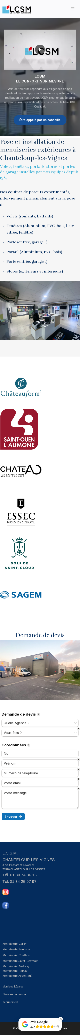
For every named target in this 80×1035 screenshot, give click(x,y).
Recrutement (10, 1002)
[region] (40, 77)
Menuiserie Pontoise (16, 949)
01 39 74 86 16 (23, 875)
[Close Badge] (61, 1019)
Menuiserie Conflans (16, 955)
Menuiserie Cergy (14, 943)
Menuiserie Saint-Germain (20, 961)
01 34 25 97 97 (23, 881)
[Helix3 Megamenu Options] (72, 9)
